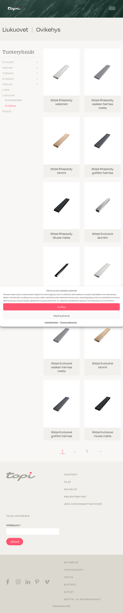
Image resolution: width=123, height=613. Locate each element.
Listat (6, 89)
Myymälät (71, 562)
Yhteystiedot (73, 569)
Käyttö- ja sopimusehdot (82, 599)
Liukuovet (8, 95)
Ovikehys (10, 105)
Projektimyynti (75, 496)
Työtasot (8, 73)
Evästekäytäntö (51, 322)
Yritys (68, 577)
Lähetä (14, 542)
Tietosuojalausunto (68, 322)
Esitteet (70, 584)
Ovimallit (8, 62)
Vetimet (7, 67)
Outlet (69, 591)
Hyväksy (61, 306)
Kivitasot (8, 78)
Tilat (67, 481)
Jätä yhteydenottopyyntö (83, 503)
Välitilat (7, 84)
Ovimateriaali (13, 100)
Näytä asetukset (61, 315)
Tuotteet (70, 474)
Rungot (6, 111)
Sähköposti (13, 525)
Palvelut (70, 489)
